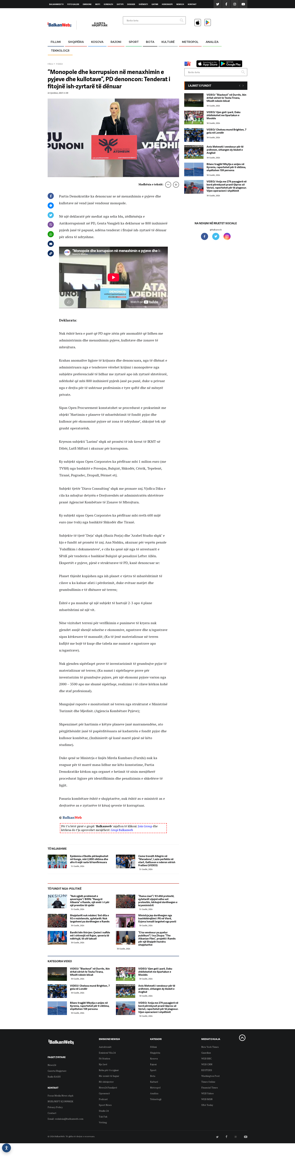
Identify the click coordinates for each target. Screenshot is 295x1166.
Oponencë (104, 1093)
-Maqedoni (116, 58)
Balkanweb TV (56, 4)
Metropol (190, 42)
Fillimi (56, 42)
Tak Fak (103, 1116)
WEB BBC (206, 1058)
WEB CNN (206, 1064)
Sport (134, 42)
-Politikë (72, 58)
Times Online (208, 1081)
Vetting (103, 1122)
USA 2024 (150, 50)
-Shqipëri (133, 58)
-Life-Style (187, 58)
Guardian (206, 1052)
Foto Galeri (73, 4)
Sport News (105, 1105)
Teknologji (60, 50)
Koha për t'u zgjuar (109, 1070)
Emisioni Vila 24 (107, 1052)
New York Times (210, 1046)
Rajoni (116, 42)
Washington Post (210, 1076)
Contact (52, 1113)
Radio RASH (54, 1076)
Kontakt (192, 4)
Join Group (145, 826)
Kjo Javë (103, 1064)
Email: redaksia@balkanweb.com (65, 1118)
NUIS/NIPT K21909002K (60, 1101)
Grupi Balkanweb (122, 830)
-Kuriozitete (189, 50)
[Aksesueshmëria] (6, 1147)
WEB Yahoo (207, 1093)
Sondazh (108, 4)
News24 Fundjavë (108, 1087)
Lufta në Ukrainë (150, 59)
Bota (150, 42)
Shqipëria (76, 42)
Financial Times (209, 1087)
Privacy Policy (55, 1107)
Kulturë (168, 42)
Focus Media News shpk (60, 1095)
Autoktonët (105, 1046)
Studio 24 (104, 1110)
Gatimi (155, 4)
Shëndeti (143, 4)
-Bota (131, 50)
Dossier (131, 4)
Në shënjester (106, 1081)
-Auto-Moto (57, 59)
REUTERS (206, 1070)
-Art (163, 50)
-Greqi (113, 50)
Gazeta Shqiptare (57, 1070)
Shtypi (120, 4)
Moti (97, 4)
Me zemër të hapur (109, 1076)
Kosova (97, 42)
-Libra (163, 58)
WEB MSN (207, 1099)
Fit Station (104, 1058)
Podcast (103, 1099)
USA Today (207, 1105)
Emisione (87, 4)
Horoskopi (167, 4)
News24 (180, 4)
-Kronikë (72, 50)
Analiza (212, 42)
